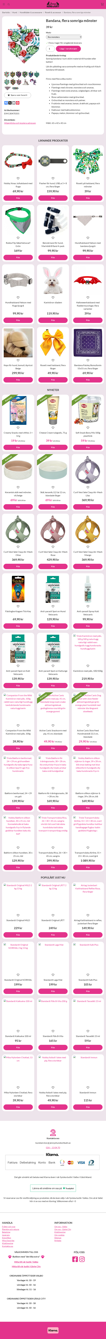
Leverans (6, 1235)
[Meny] (3, 4)
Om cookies (59, 1235)
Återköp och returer (10, 1229)
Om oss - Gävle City (62, 1229)
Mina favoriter (8, 1240)
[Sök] (8, 4)
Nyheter (57, 1240)
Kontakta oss (7, 1246)
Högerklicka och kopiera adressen (20, 123)
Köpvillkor (6, 1238)
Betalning (6, 1232)
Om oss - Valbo (60, 1226)
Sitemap (57, 1238)
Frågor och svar (8, 1226)
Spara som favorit (18, 95)
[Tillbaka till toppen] (100, 1335)
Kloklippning (7, 1243)
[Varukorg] (102, 4)
